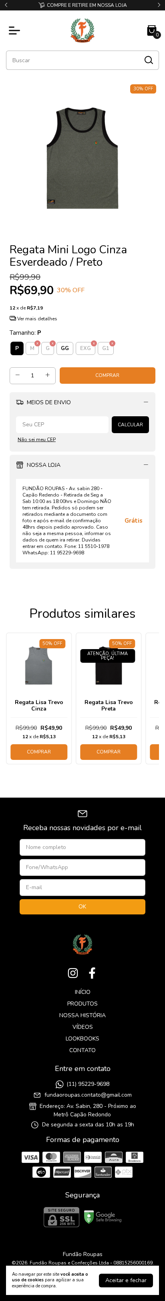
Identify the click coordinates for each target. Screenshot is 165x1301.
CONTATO (82, 1050)
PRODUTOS (82, 1004)
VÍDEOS (82, 1027)
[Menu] (16, 30)
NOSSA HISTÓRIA (82, 1015)
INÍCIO (83, 992)
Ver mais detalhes (36, 319)
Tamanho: (25, 333)
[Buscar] (148, 59)
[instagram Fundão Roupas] (73, 973)
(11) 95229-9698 (87, 1084)
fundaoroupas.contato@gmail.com (88, 1095)
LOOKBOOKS (82, 1038)
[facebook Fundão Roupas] (92, 973)
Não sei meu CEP (37, 439)
